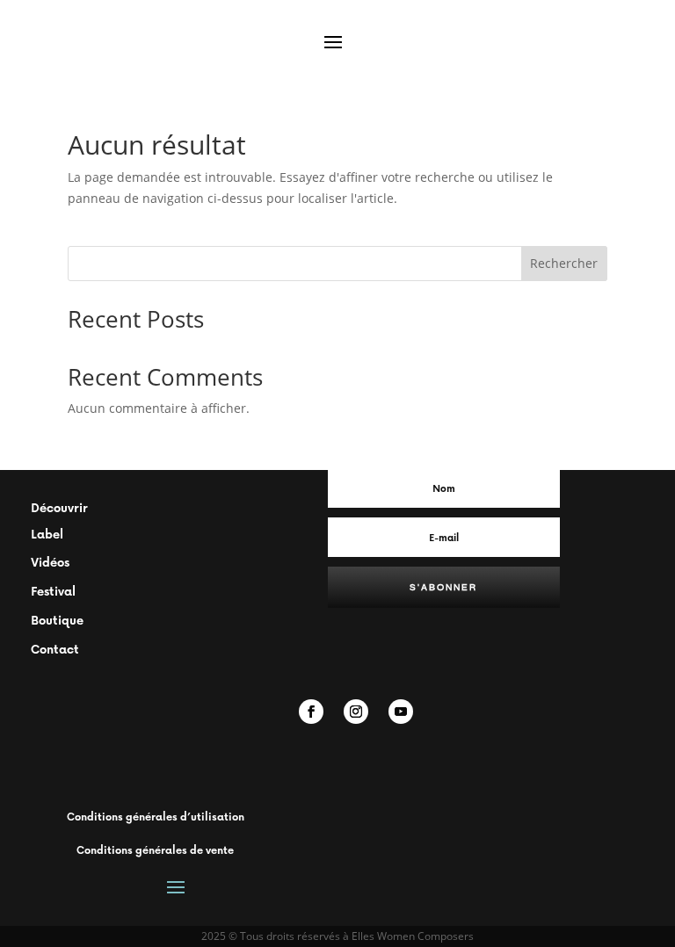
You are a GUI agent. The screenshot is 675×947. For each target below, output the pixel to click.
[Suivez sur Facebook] (311, 711)
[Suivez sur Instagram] (356, 711)
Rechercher (564, 263)
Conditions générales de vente (155, 850)
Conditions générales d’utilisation (155, 816)
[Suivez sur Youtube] (400, 711)
